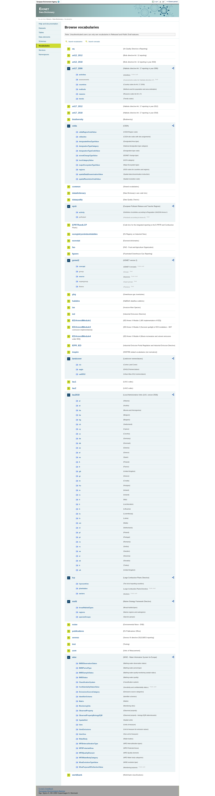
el (79, 453)
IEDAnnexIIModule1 (81, 320)
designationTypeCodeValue (89, 151)
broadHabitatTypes (86, 608)
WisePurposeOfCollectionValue (91, 767)
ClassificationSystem (87, 682)
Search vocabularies (75, 41)
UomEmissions (85, 729)
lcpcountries (84, 584)
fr (79, 467)
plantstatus (83, 588)
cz (80, 434)
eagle (81, 369)
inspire (75, 352)
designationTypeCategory (89, 146)
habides (76, 301)
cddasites (82, 137)
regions (82, 170)
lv (79, 518)
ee (80, 448)
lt (79, 509)
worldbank (77, 775)
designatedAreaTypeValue (89, 141)
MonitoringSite (84, 706)
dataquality (77, 200)
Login (156, 1)
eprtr (74, 206)
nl (80, 528)
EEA (49, 1)
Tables (41, 32)
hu (80, 485)
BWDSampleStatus (86, 673)
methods (82, 89)
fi (79, 462)
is (79, 495)
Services (42, 50)
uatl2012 (82, 374)
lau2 (74, 388)
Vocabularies (44, 46)
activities (82, 75)
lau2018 (76, 395)
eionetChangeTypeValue (88, 155)
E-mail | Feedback (46, 789)
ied (73, 314)
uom (74, 651)
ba (80, 410)
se (80, 551)
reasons (82, 94)
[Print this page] (160, 1)
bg (80, 420)
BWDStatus (83, 677)
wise (74, 657)
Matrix (81, 701)
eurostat (76, 241)
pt (80, 537)
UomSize (82, 734)
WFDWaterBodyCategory (88, 758)
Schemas (42, 41)
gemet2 (75, 260)
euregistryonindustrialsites (85, 234)
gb (80, 471)
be (80, 415)
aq (73, 49)
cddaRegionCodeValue (87, 132)
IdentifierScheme (85, 697)
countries (82, 85)
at (79, 406)
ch (80, 424)
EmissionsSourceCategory (89, 692)
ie (79, 490)
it (79, 500)
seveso (75, 638)
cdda (74, 126)
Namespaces (44, 54)
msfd (74, 601)
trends (81, 99)
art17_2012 (77, 106)
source (81, 276)
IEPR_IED (76, 345)
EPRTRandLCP (79, 225)
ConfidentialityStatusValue (89, 687)
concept (82, 266)
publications (78, 631)
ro (80, 542)
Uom (81, 725)
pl (80, 532)
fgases (75, 254)
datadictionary (79, 193)
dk (80, 443)
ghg (74, 294)
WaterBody (83, 739)
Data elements (44, 37)
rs (80, 547)
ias (73, 307)
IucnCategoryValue (86, 160)
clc (80, 365)
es (80, 457)
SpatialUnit (83, 720)
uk (80, 570)
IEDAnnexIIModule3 (81, 327)
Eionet (49, 19)
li (79, 504)
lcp (73, 578)
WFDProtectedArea (86, 748)
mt (80, 523)
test (74, 644)
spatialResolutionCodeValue (90, 179)
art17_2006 (77, 68)
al (79, 401)
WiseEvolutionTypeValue (88, 762)
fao (73, 247)
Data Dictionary (58, 19)
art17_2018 (77, 113)
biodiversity (77, 119)
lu (80, 514)
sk (80, 561)
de (80, 439)
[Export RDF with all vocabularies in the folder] (173, 68)
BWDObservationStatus (88, 663)
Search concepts (94, 41)
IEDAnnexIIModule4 (81, 336)
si (79, 556)
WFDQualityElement (86, 753)
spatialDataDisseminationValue (91, 174)
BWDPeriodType (85, 668)
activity (81, 212)
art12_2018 (77, 62)
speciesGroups (85, 617)
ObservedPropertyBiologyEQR (90, 715)
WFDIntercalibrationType (88, 744)
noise (74, 624)
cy (80, 429)
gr (80, 476)
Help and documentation (48, 24)
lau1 (74, 382)
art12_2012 (77, 55)
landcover (77, 359)
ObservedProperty (86, 711)
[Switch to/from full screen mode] (163, 1)
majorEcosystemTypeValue (89, 165)
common (76, 187)
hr (80, 481)
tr (79, 565)
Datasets (42, 28)
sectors (82, 594)
